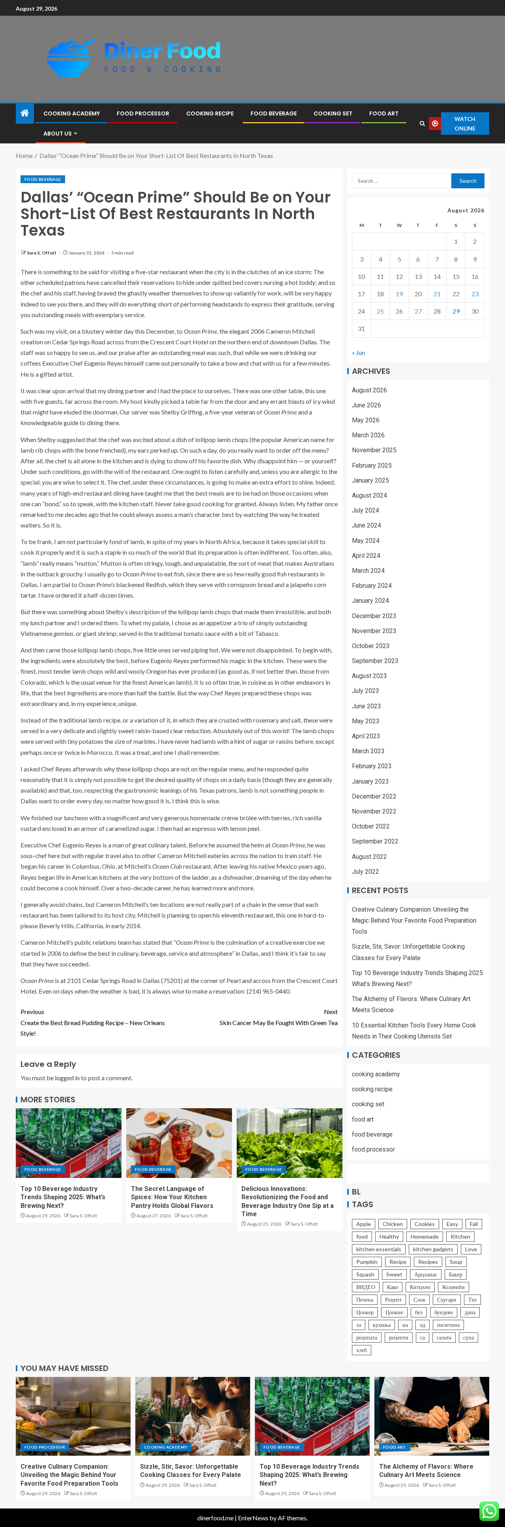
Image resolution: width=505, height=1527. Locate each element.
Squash (365, 1274)
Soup (456, 1261)
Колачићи (453, 1287)
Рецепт (393, 1299)
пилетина (448, 1324)
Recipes (428, 1261)
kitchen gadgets (433, 1249)
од (422, 1324)
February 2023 (372, 766)
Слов (419, 1299)
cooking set (333, 113)
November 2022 (374, 811)
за (358, 1324)
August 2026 (369, 390)
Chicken (393, 1223)
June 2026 (366, 405)
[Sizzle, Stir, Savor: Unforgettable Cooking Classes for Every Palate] (192, 1416)
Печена (364, 1299)
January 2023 (370, 781)
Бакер (455, 1274)
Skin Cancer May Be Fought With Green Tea (279, 1017)
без (419, 1312)
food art (383, 113)
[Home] (25, 113)
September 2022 (375, 841)
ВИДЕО (365, 1287)
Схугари (446, 1299)
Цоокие (394, 1312)
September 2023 (375, 661)
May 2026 (366, 420)
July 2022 (365, 871)
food (362, 1236)
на (405, 1324)
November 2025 (374, 450)
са (422, 1337)
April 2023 (366, 736)
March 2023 (368, 751)
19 (399, 293)
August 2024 (369, 495)
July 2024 (365, 510)
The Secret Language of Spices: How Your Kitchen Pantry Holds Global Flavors (172, 1197)
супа (468, 1337)
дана (470, 1312)
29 (456, 311)
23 (475, 293)
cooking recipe (210, 113)
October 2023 (371, 646)
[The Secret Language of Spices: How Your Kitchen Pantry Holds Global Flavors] (179, 1143)
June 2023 (366, 706)
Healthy (389, 1236)
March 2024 (368, 570)
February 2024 (372, 585)
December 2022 (374, 796)
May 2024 (366, 540)
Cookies (425, 1223)
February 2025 (372, 465)
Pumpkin (367, 1261)
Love (471, 1249)
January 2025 (370, 480)
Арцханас (425, 1274)
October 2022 (371, 826)
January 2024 (370, 600)
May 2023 (366, 721)
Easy (452, 1223)
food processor (143, 113)
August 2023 (369, 676)
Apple (363, 1223)
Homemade (425, 1236)
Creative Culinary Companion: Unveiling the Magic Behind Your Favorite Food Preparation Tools (414, 920)
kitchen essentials (378, 1249)
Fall (474, 1223)
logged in (67, 1077)
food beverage (274, 113)
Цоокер (365, 1312)
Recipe (397, 1261)
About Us (57, 133)
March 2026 (368, 435)
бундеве (443, 1312)
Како (392, 1287)
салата (444, 1337)
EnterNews (253, 1517)
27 (418, 311)
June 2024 (366, 525)
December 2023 (374, 616)
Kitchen (460, 1236)
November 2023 (374, 631)
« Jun (358, 352)
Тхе (472, 1299)
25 (380, 311)
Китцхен (420, 1287)
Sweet (394, 1274)
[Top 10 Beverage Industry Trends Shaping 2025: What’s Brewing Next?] (69, 1143)
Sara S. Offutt (42, 253)
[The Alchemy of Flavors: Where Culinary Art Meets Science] (431, 1416)
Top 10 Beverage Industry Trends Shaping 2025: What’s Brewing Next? (63, 1197)
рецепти (398, 1337)
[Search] (422, 123)
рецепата (366, 1337)
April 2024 (366, 555)
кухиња (382, 1324)
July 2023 (365, 691)
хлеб (361, 1350)
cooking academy (71, 113)
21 (437, 293)
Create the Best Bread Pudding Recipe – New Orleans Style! (93, 1022)
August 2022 (369, 856)
